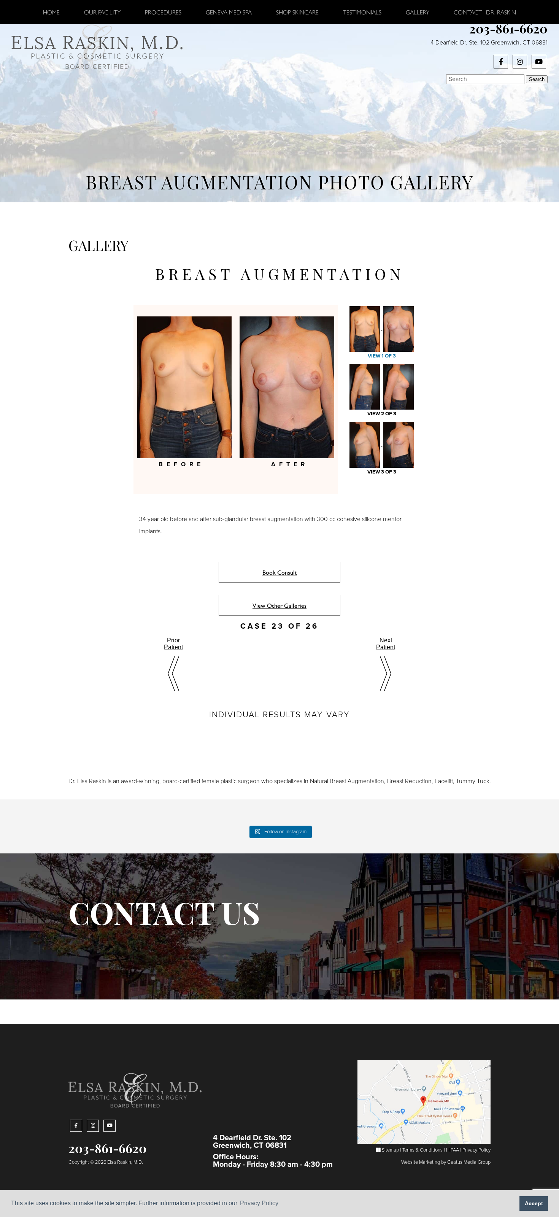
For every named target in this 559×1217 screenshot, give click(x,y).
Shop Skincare (297, 12)
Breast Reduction (409, 781)
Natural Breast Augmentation (347, 781)
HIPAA (452, 1150)
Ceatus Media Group (469, 1162)
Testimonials (362, 12)
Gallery (417, 12)
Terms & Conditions (422, 1150)
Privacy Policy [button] (259, 1203)
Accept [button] (534, 1203)
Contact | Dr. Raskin (485, 12)
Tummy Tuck (472, 781)
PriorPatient (173, 643)
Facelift (444, 781)
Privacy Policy (476, 1150)
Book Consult (279, 572)
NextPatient (385, 643)
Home (51, 12)
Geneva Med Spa (229, 12)
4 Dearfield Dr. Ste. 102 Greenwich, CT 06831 (489, 42)
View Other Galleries (279, 605)
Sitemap (390, 1150)
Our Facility (102, 12)
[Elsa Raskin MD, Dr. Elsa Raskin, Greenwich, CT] (97, 46)
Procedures (163, 12)
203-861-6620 (508, 30)
